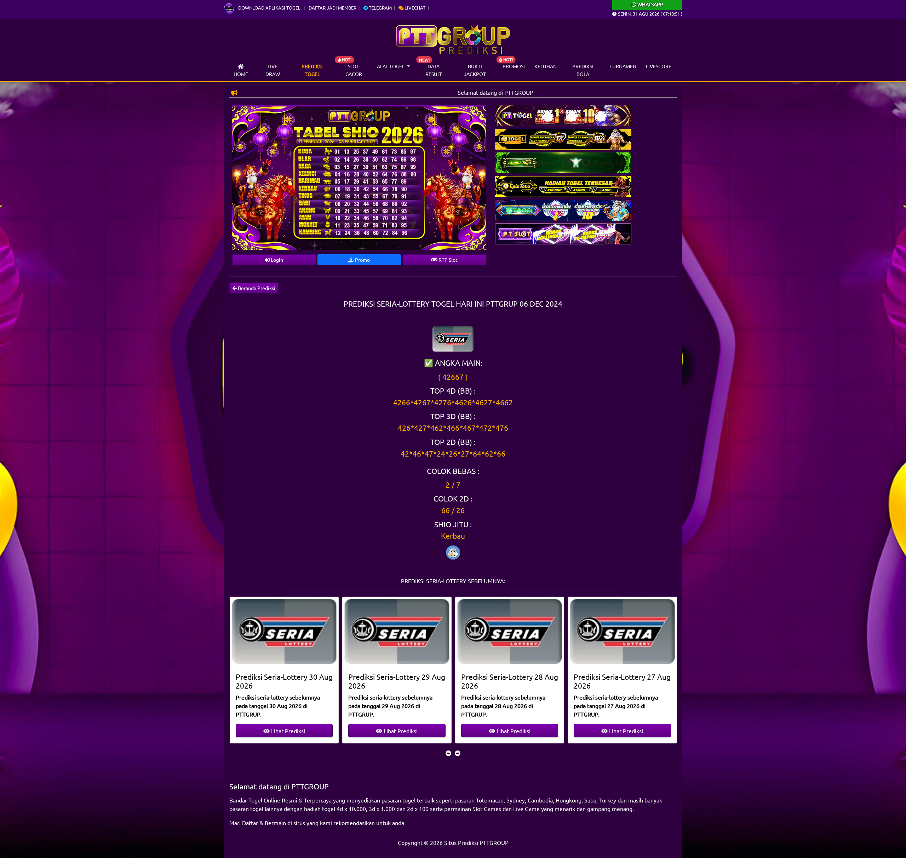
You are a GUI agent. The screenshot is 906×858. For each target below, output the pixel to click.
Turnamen (622, 66)
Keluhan (545, 66)
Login (276, 259)
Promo (362, 259)
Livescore (658, 66)
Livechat (414, 8)
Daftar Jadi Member (332, 8)
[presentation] (448, 753)
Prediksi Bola (583, 70)
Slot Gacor (353, 70)
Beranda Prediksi (256, 288)
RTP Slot (447, 259)
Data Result (433, 70)
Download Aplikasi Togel (269, 8)
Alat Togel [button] (391, 66)
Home (241, 74)
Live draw (272, 70)
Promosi (514, 66)
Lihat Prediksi (287, 730)
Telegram (380, 8)
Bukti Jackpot (475, 70)
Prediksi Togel (312, 70)
